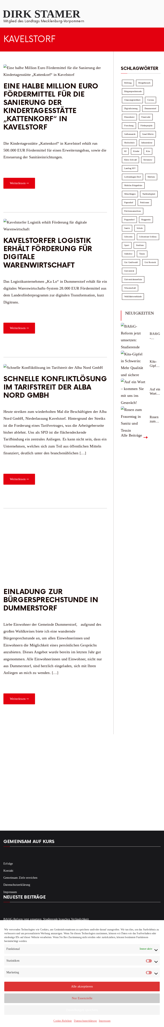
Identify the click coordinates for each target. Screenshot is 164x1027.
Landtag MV (130, 168)
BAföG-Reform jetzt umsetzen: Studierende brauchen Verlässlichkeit (155, 336)
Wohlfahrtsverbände (133, 296)
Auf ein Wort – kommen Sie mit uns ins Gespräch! (155, 391)
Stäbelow (128, 254)
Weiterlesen (18, 183)
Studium (140, 245)
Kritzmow (148, 160)
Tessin (142, 254)
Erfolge (8, 863)
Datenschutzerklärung (85, 1020)
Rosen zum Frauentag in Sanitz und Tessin (155, 419)
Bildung (128, 83)
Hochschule (129, 142)
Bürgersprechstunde (133, 91)
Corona (150, 100)
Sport (126, 245)
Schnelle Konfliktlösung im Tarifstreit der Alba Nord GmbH (55, 387)
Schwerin (128, 236)
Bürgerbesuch (144, 83)
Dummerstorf (150, 108)
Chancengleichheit (132, 100)
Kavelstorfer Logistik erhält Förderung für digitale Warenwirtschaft (47, 253)
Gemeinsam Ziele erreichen (20, 877)
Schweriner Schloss (148, 236)
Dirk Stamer (41, 14)
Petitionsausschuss (132, 211)
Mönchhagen (130, 194)
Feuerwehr (146, 117)
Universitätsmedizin (133, 279)
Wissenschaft (130, 288)
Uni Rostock (150, 262)
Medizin (151, 177)
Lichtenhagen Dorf (132, 177)
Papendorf (128, 202)
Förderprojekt (146, 125)
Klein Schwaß (130, 160)
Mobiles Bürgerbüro (133, 185)
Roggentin (146, 219)
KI (125, 151)
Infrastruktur (146, 142)
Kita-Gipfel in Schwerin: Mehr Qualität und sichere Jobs (155, 364)
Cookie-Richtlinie (62, 1020)
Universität (129, 271)
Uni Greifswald (131, 262)
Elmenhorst (129, 117)
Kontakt (8, 870)
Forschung (129, 125)
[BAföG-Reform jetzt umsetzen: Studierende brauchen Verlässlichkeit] (133, 336)
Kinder (136, 151)
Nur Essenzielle (82, 998)
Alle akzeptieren (82, 986)
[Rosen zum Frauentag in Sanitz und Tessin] (133, 419)
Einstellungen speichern (82, 1010)
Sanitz (127, 228)
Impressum (105, 1020)
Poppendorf (129, 219)
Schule (140, 228)
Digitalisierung (131, 108)
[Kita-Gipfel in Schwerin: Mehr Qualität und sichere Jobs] (133, 363)
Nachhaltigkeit (148, 194)
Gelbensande (129, 134)
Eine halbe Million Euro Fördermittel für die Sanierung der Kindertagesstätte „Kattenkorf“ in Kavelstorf (50, 107)
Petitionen (144, 202)
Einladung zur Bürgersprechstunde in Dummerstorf (50, 600)
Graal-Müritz (148, 134)
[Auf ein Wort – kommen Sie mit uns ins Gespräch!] (133, 391)
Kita (148, 151)
